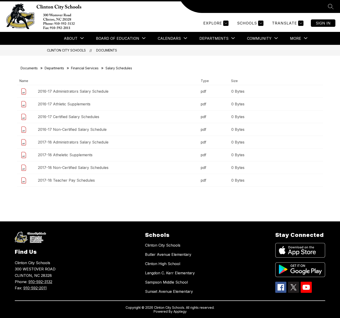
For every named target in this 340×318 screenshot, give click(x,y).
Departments (54, 68)
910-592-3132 (40, 281)
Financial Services (85, 68)
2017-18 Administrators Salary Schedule (73, 142)
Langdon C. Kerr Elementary (170, 273)
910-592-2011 (35, 288)
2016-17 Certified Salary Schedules (68, 116)
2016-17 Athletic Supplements (64, 104)
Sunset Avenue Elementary (169, 291)
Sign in (323, 23)
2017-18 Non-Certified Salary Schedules (73, 167)
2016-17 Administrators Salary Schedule (73, 91)
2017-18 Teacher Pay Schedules (66, 180)
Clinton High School (162, 263)
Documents (106, 50)
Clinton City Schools (66, 50)
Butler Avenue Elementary (168, 254)
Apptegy (180, 311)
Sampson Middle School (166, 282)
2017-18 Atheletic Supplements (65, 155)
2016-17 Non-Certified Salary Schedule (72, 129)
